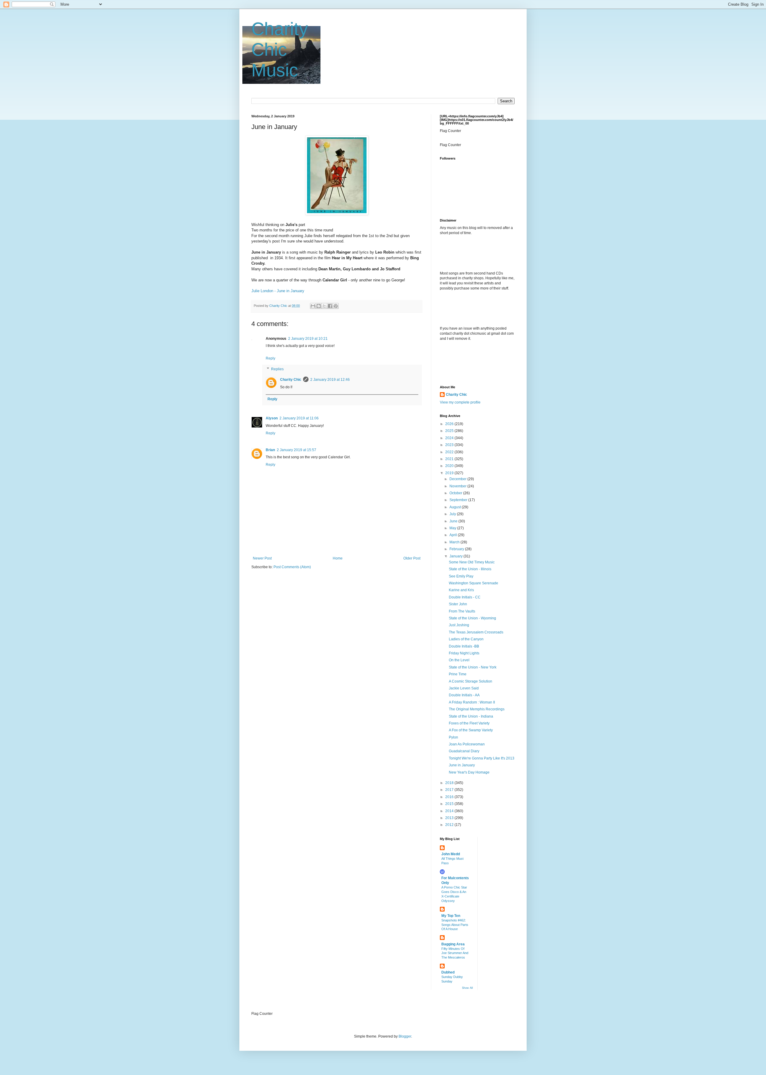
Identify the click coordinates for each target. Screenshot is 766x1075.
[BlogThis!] (319, 306)
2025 (450, 431)
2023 (450, 445)
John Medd (450, 854)
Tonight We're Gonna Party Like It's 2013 (481, 758)
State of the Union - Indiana (471, 716)
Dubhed (448, 972)
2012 (450, 825)
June (453, 521)
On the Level (459, 660)
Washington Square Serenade (473, 583)
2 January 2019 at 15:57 (296, 450)
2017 (450, 790)
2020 (450, 466)
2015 (450, 804)
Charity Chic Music (279, 49)
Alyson (272, 418)
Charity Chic (290, 379)
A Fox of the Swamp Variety (471, 730)
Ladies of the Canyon (466, 639)
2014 (450, 811)
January (456, 556)
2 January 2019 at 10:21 (308, 338)
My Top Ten (450, 916)
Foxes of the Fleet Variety (469, 723)
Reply (270, 358)
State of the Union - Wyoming (472, 618)
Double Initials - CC (465, 597)
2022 (450, 452)
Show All (467, 987)
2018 (450, 783)
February (457, 549)
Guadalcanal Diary (464, 751)
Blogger (405, 1036)
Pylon (453, 737)
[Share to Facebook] (330, 306)
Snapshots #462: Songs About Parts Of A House (454, 924)
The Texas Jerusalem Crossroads (476, 632)
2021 (450, 459)
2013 (450, 818)
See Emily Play (461, 576)
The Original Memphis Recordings (476, 709)
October (456, 493)
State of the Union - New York (472, 667)
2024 (450, 438)
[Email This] (313, 306)
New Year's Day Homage (469, 772)
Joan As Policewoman (467, 744)
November (458, 486)
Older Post (411, 558)
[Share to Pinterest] (336, 306)
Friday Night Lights (464, 653)
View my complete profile (460, 402)
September (458, 500)
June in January (462, 765)
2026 (450, 424)
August (455, 507)
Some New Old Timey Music (472, 562)
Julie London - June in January (277, 291)
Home (338, 558)
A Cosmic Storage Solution (470, 681)
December (458, 479)
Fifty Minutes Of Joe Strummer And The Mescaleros (454, 953)
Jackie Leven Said (464, 688)
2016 (450, 797)
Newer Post (262, 558)
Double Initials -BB (464, 646)
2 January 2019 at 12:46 (330, 379)
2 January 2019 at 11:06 (299, 418)
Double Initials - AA (464, 695)
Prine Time (457, 674)
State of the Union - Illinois (470, 569)
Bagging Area (453, 944)
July (453, 514)
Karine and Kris (461, 590)
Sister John (458, 604)
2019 (450, 473)
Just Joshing (459, 625)
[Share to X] (324, 306)
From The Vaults (462, 611)
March (454, 542)
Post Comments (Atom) (292, 567)
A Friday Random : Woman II (472, 702)
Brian (270, 450)
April (453, 535)
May (453, 528)
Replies (277, 369)
